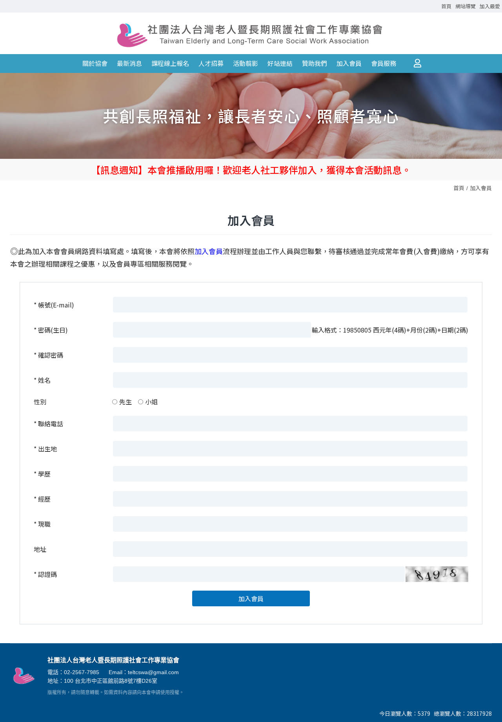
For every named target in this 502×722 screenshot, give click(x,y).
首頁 (458, 188)
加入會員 (481, 188)
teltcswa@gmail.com (153, 672)
